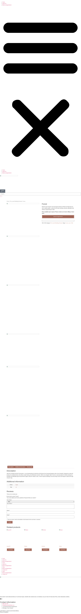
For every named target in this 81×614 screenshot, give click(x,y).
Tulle (72, 223)
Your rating (9, 499)
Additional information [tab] (20, 466)
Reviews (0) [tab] (29, 466)
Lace (69, 223)
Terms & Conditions (4, 612)
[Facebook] (0, 598)
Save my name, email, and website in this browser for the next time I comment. (24, 519)
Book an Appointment (6, 4)
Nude (17, 484)
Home (3, 2)
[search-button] (1, 196)
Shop (3, 567)
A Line (66, 223)
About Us (4, 3)
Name (8, 510)
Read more (10, 549)
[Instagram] (1, 598)
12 (16, 487)
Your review (9, 503)
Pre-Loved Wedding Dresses (16, 201)
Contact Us (4, 569)
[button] (40, 87)
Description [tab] (11, 466)
